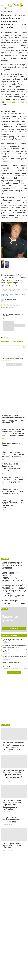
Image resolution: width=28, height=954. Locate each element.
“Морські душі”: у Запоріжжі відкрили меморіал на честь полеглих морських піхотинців (13, 504)
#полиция (3, 294)
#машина (16, 294)
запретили (9, 283)
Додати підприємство (14, 673)
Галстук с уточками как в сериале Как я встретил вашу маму (12, 845)
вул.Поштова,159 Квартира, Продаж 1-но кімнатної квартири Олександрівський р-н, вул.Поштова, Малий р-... (13, 774)
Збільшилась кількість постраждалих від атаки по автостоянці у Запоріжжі (13, 454)
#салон (7, 295)
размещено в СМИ (15, 102)
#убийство (22, 294)
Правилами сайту (6, 360)
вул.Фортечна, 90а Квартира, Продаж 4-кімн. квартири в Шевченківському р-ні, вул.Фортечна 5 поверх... (13, 746)
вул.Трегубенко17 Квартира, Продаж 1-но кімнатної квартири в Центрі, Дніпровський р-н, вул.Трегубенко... (13, 804)
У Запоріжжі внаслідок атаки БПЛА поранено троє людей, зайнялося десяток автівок (13, 479)
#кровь (2, 295)
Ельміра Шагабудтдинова (10, 299)
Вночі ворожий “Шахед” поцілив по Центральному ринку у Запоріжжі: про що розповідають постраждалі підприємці (14, 590)
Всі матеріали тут (14, 628)
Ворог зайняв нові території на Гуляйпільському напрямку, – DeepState (12, 576)
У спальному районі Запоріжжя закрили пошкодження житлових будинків (11, 467)
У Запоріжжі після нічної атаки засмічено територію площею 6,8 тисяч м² (12, 491)
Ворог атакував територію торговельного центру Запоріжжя (14, 565)
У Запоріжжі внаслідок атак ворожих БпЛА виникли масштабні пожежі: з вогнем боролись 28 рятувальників (13, 432)
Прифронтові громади (10, 618)
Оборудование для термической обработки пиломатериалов (12, 819)
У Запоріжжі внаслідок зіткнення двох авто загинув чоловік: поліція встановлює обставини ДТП (13, 419)
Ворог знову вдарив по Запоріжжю (11, 444)
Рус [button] (6, 8)
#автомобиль (9, 294)
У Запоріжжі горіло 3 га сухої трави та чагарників (13, 601)
